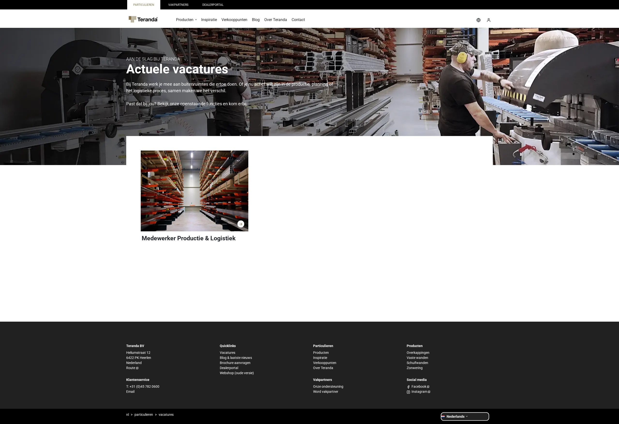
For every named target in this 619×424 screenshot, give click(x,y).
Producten (321, 353)
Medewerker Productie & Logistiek (189, 238)
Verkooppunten (324, 363)
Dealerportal (229, 368)
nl (127, 414)
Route (130, 368)
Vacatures (227, 353)
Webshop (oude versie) (237, 373)
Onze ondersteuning (328, 386)
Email (130, 392)
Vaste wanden (417, 358)
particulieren (143, 414)
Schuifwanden (417, 363)
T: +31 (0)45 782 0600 (142, 386)
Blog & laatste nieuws (236, 358)
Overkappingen (418, 353)
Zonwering (415, 368)
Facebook (419, 386)
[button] (186, 21)
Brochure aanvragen (235, 363)
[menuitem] (143, 4)
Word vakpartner (325, 392)
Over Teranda (323, 368)
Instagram (419, 392)
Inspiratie (320, 358)
